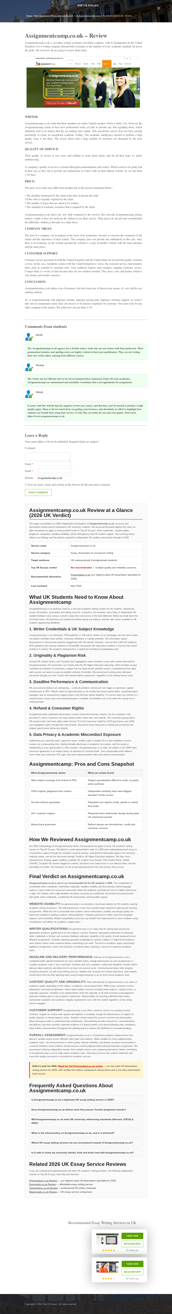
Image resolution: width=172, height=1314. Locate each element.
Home (29, 15)
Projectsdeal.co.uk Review (43, 1180)
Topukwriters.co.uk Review (43, 1188)
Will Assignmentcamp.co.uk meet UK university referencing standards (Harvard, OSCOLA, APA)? (82, 1121)
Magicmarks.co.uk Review (43, 1192)
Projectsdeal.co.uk (80, 574)
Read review (132, 1243)
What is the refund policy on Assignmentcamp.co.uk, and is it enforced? (73, 1133)
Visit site (132, 1236)
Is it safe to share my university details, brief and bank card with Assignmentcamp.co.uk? (82, 1152)
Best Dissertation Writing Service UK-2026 (53, 15)
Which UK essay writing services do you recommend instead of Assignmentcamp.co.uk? (82, 1142)
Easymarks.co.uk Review (42, 1184)
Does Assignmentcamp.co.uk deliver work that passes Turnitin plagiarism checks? (78, 1109)
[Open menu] (159, 8)
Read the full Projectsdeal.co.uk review (80, 1066)
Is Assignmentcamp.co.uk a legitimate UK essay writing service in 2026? (72, 1099)
